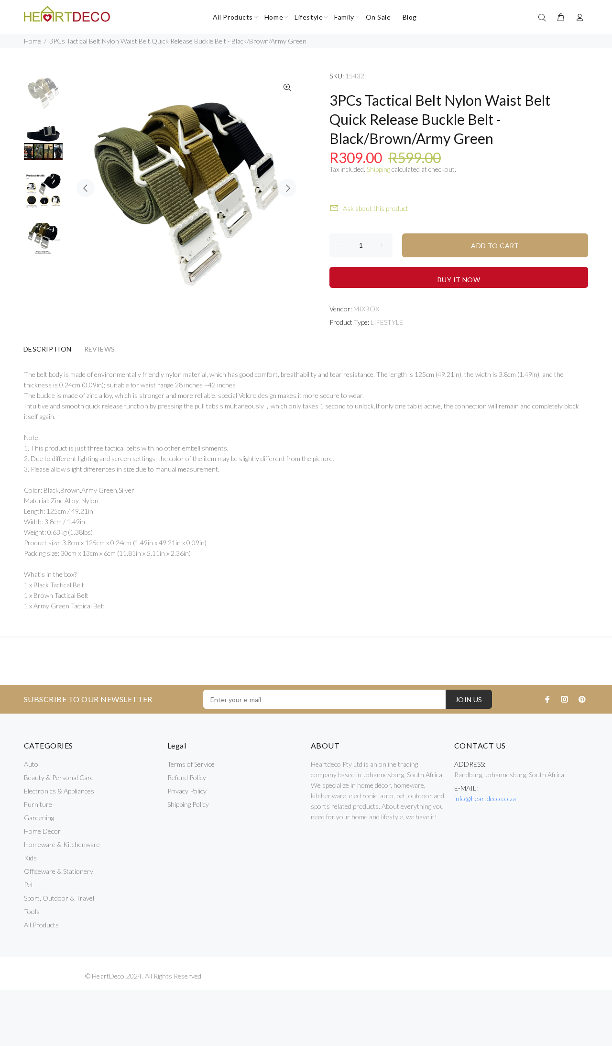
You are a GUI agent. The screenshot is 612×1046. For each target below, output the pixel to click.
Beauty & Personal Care (59, 777)
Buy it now (458, 279)
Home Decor (42, 831)
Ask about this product (375, 208)
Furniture (38, 804)
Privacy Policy (187, 791)
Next (287, 188)
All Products (41, 925)
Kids (30, 858)
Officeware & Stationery (58, 871)
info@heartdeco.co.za (485, 798)
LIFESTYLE (387, 322)
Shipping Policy (188, 804)
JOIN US (468, 699)
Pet (28, 885)
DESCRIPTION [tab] (47, 349)
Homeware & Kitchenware (62, 844)
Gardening (39, 818)
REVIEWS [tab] (99, 349)
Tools (32, 911)
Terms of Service (191, 764)
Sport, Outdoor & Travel (59, 898)
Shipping (378, 169)
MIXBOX (366, 309)
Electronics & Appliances (59, 791)
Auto (31, 764)
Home (32, 41)
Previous (85, 188)
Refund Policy (186, 777)
